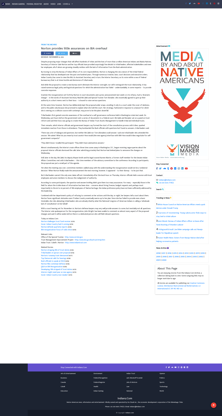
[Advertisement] (110, 26)
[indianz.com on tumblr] (210, 3)
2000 (164, 260)
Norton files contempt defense (53, 263)
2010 (203, 253)
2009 (158, 257)
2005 (183, 257)
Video (53, 4)
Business (64, 378)
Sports (162, 382)
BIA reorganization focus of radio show (56, 229)
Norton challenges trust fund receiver (56, 221)
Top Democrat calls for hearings (54, 258)
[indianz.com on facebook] (157, 168)
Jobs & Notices (132, 382)
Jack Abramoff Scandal (134, 378)
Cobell (63, 386)
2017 (164, 253)
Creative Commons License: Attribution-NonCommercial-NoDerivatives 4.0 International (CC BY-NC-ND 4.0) (181, 286)
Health (96, 386)
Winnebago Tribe (177, 402)
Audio (46, 4)
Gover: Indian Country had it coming (55, 224)
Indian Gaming (18, 4)
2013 (186, 253)
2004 (189, 257)
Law (128, 386)
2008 (164, 257)
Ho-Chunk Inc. (132, 402)
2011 (197, 253)
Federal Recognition (100, 378)
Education (64, 391)
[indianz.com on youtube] (199, 3)
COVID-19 (66, 4)
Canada (63, 382)
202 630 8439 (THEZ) (166, 182)
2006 (176, 257)
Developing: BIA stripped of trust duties (57, 269)
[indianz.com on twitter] (160, 168)
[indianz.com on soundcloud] (164, 168)
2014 (181, 253)
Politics (162, 378)
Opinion (162, 373)
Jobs (59, 4)
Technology (164, 386)
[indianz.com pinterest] (214, 3)
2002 (201, 257)
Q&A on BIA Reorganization (52, 266)
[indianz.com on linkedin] (182, 168)
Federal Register (34, 4)
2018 (158, 253)
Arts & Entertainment (68, 373)
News (7, 4)
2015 (175, 253)
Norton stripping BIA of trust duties (55, 250)
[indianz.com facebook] (186, 3)
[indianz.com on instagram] (179, 168)
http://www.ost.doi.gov (74, 237)
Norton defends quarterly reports (54, 227)
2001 (158, 260)
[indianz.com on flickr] (218, 3)
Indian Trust (131, 373)
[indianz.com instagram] (203, 3)
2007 (170, 257)
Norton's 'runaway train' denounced (55, 255)
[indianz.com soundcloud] (194, 3)
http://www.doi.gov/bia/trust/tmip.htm (90, 239)
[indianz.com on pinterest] (171, 168)
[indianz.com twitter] (190, 3)
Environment (98, 373)
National (129, 391)
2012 (192, 253)
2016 (169, 253)
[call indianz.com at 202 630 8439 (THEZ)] (157, 182)
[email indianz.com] (157, 180)
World (162, 391)
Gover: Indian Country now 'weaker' (54, 275)
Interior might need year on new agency (57, 272)
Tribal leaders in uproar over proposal (56, 252)
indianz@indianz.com (167, 180)
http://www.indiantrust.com (76, 242)
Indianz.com (130, 412)
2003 (195, 257)
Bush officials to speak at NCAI (53, 261)
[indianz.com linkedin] (207, 3)
